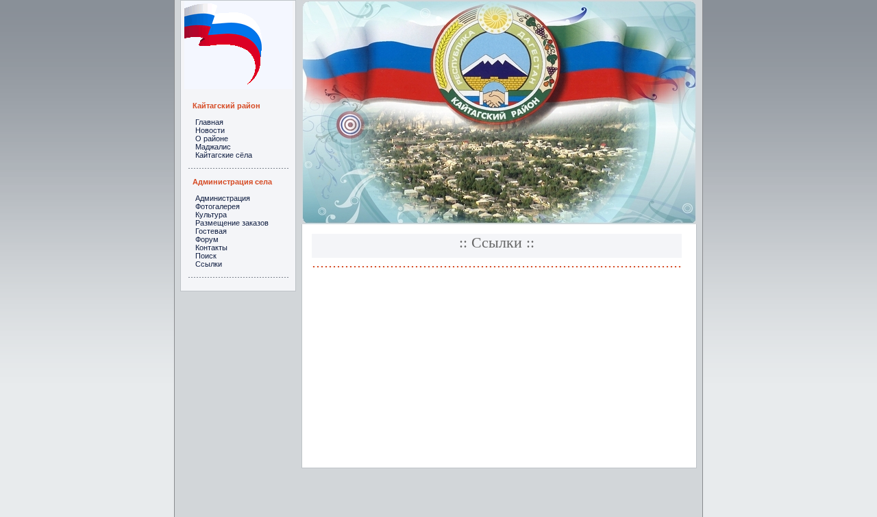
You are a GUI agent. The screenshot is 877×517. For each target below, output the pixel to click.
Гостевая (211, 231)
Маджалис (213, 147)
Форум (207, 239)
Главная (209, 122)
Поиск (206, 256)
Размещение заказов (232, 223)
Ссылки (208, 264)
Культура (211, 215)
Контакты (211, 247)
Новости (210, 130)
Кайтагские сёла (223, 155)
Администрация (222, 198)
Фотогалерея (217, 206)
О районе (211, 138)
